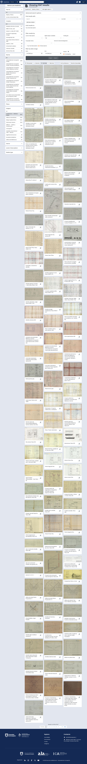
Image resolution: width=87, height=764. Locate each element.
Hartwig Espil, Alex (14, 38)
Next (65, 726)
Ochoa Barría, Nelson (14, 46)
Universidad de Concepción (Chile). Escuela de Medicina (14, 64)
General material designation (61, 40)
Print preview (29, 63)
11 (62, 726)
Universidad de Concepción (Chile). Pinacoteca (14, 81)
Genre (8, 143)
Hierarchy (37, 63)
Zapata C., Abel (14, 44)
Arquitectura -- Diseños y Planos (14, 114)
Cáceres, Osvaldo (14, 49)
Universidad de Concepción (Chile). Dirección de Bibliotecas (14, 73)
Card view (44, 63)
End (45, 51)
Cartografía (14, 129)
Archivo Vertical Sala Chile (14, 17)
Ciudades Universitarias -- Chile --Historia (14, 131)
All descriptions (43, 46)
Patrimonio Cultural (14, 123)
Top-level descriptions (32, 46)
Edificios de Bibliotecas (14, 140)
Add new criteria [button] (30, 22)
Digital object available (50, 35)
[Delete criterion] (80, 19)
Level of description (12, 148)
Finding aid (65, 35)
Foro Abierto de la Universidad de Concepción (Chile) (14, 95)
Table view (51, 63)
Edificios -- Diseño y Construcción (14, 125)
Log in (83, 2)
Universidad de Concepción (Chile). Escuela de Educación (14, 99)
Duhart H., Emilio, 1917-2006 (14, 31)
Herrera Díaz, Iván (14, 51)
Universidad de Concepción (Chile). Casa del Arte (14, 77)
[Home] (5, 1)
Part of (8, 9)
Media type (9, 152)
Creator (8, 21)
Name (8, 55)
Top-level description (31, 27)
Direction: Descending (76, 63)
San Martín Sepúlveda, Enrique (14, 34)
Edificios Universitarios (14, 118)
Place (7, 104)
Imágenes (46, 743)
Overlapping (68, 54)
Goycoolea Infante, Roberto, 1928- (14, 40)
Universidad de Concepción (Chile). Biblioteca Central (14, 68)
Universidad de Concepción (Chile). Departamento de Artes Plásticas (14, 86)
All (6, 12)
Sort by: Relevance (65, 63)
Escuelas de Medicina (14, 138)
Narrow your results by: (14, 5)
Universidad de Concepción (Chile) (14, 60)
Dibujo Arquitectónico (14, 120)
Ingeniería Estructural (14, 135)
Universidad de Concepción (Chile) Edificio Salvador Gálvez (14, 91)
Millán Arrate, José (14, 29)
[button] (77, 2)
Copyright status (29, 40)
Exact (74, 54)
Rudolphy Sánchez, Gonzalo (14, 27)
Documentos (47, 739)
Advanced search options (33, 13)
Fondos (46, 741)
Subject (8, 108)
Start (27, 51)
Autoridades (47, 737)
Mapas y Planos (14, 15)
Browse (12, 2)
